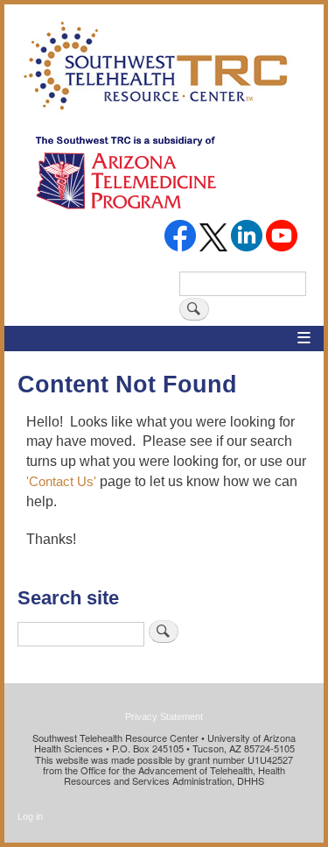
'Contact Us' (61, 481)
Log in (30, 816)
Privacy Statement (164, 716)
